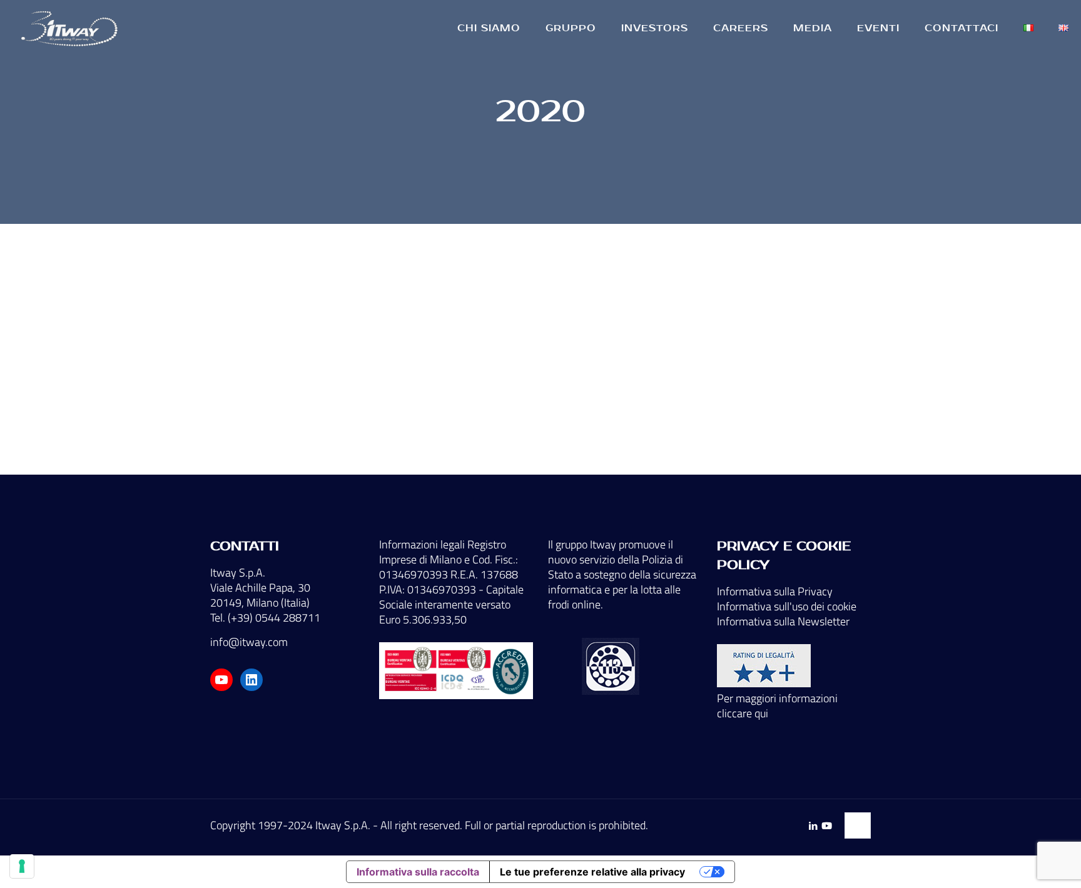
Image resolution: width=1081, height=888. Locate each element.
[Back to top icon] (858, 825)
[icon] (826, 826)
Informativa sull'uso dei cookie (786, 606)
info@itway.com (249, 641)
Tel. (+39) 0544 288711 (265, 617)
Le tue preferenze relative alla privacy (592, 871)
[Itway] (71, 28)
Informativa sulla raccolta (418, 871)
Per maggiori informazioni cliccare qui (777, 706)
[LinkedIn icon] (813, 826)
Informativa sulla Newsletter (783, 621)
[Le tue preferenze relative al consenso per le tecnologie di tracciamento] (22, 866)
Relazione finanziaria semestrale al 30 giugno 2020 (312, 400)
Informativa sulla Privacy (775, 591)
